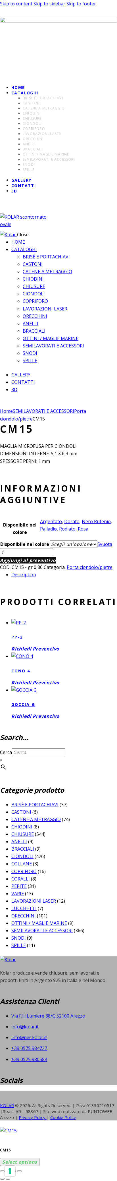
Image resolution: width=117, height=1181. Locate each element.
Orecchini (23, 916)
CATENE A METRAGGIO (36, 819)
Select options (19, 1162)
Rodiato (67, 529)
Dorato (72, 521)
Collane (21, 864)
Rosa (83, 529)
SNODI (18, 938)
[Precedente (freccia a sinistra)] (2, 1179)
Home (6, 411)
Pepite (19, 886)
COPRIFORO (24, 871)
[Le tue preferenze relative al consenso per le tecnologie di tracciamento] (10, 1171)
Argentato (51, 521)
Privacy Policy (33, 1117)
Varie (17, 893)
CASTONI (21, 812)
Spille (18, 945)
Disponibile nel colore (24, 544)
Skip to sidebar (49, 4)
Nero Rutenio (96, 521)
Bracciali (22, 849)
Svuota (104, 544)
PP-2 (17, 637)
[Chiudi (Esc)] (19, 1171)
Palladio (48, 529)
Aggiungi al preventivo (28, 560)
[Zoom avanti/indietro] (2, 1171)
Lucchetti (24, 908)
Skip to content (16, 4)
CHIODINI (21, 827)
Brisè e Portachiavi (34, 804)
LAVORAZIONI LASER (33, 901)
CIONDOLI (22, 856)
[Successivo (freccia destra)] (8, 1179)
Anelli (19, 841)
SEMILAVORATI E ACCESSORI (43, 411)
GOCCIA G (23, 704)
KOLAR (7, 1105)
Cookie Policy (63, 1117)
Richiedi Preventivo (35, 649)
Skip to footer (81, 4)
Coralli (20, 879)
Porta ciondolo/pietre (89, 567)
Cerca (6, 752)
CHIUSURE (22, 834)
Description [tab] (23, 574)
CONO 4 (20, 671)
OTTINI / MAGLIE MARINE (39, 923)
